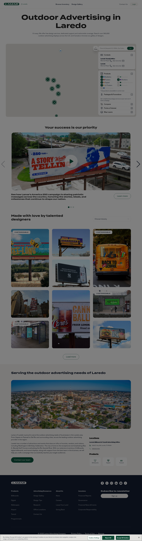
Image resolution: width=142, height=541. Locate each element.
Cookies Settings (94, 538)
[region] (71, 537)
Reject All (108, 538)
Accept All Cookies (123, 538)
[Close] (139, 537)
